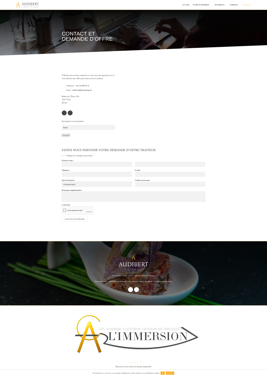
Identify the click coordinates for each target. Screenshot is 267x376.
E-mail (138, 170)
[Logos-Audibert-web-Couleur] (27, 2)
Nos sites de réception (136, 281)
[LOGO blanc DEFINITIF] (133, 308)
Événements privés (101, 281)
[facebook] (64, 112)
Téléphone (66, 170)
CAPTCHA (66, 205)
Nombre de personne (142, 180)
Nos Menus (148, 281)
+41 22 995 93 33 (82, 85)
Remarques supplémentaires (72, 190)
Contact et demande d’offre (163, 281)
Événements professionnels (118, 281)
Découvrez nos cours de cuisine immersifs (133, 366)
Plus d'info (170, 373)
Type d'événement (68, 180)
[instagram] (70, 112)
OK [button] (163, 373)
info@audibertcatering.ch (82, 90)
